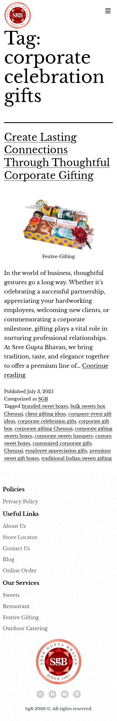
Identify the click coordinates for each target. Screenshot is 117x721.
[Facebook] (52, 694)
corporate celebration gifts (47, 421)
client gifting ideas (45, 414)
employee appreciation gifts (56, 450)
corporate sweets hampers (64, 436)
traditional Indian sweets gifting (76, 458)
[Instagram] (40, 694)
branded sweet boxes (45, 406)
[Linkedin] (77, 694)
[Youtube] (65, 694)
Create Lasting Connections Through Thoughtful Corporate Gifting (57, 156)
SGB (43, 399)
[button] (108, 11)
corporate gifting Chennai (43, 428)
